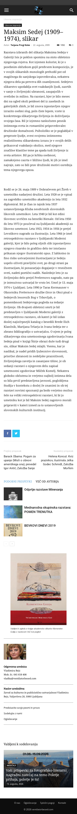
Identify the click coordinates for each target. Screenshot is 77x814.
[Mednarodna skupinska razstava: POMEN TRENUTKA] (13, 511)
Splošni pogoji (47, 802)
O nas (17, 802)
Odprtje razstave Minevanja (43, 489)
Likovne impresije (13, 19)
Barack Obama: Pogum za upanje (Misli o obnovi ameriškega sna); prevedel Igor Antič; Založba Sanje (20, 462)
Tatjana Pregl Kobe (20, 45)
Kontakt (62, 802)
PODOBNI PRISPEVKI (18, 481)
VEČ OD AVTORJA (47, 481)
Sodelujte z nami (13, 713)
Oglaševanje (10, 719)
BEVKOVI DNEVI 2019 (40, 525)
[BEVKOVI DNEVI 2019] (13, 529)
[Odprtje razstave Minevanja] (13, 493)
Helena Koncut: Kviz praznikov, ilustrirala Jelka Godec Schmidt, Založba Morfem (57, 462)
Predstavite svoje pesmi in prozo (22, 707)
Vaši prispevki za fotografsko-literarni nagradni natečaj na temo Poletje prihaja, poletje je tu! (36, 775)
